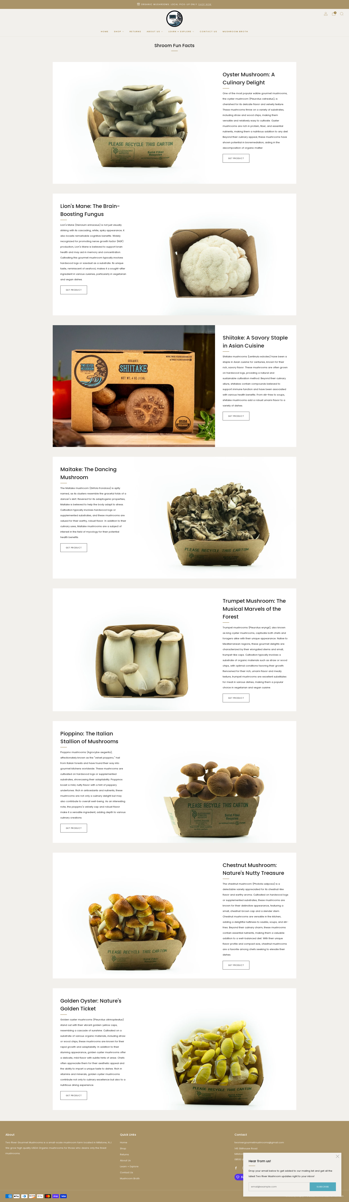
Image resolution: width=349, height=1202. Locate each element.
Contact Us (208, 31)
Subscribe (323, 1186)
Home (105, 31)
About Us (153, 31)
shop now (204, 4)
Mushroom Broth (235, 31)
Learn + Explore (180, 31)
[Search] (342, 14)
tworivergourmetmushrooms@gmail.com (259, 1142)
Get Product (74, 289)
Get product (236, 158)
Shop (117, 31)
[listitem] (174, 4)
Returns (135, 31)
